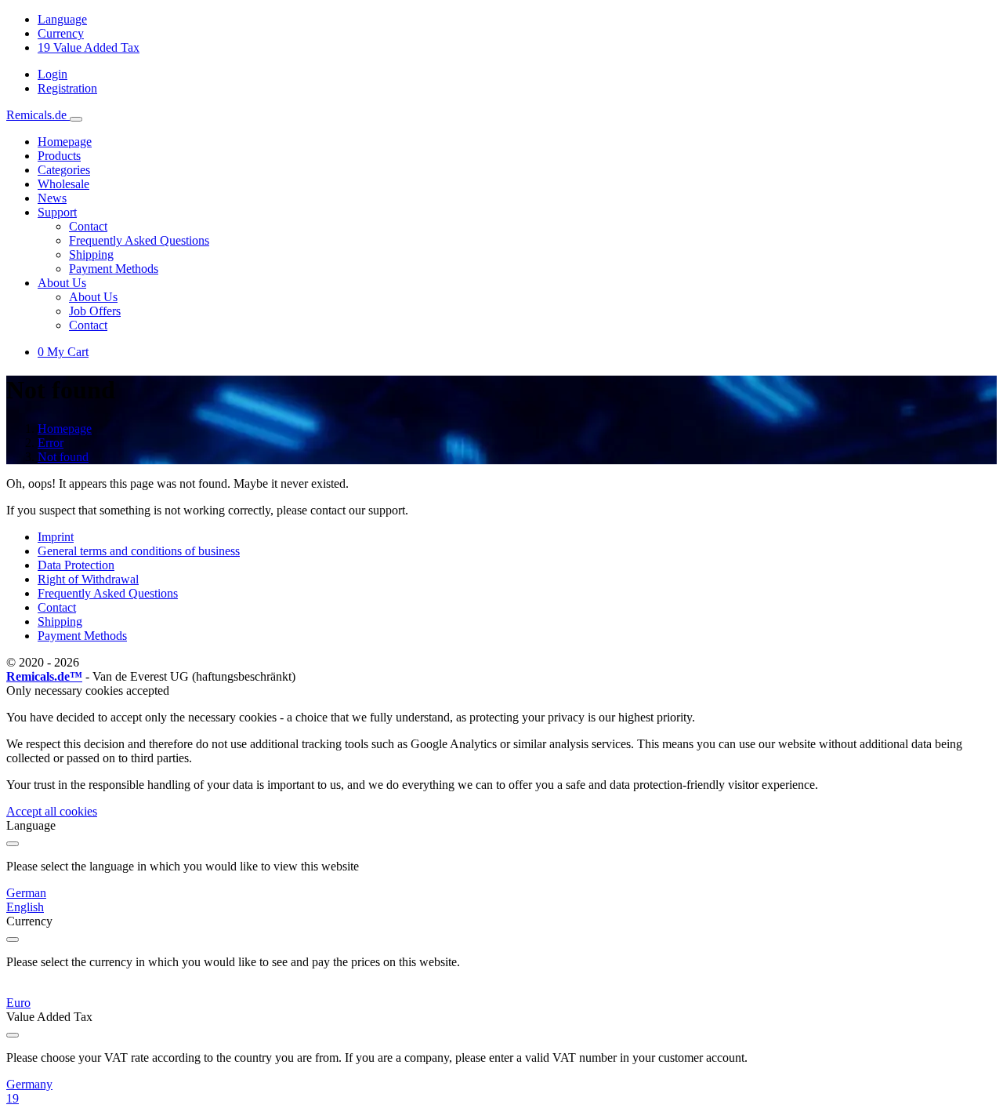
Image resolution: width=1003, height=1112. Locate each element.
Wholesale (63, 184)
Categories (64, 169)
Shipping (91, 254)
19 (12, 1098)
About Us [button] (62, 282)
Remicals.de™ (44, 676)
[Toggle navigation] (76, 119)
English (25, 907)
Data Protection (76, 565)
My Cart (63, 351)
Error (50, 442)
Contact (88, 226)
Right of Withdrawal (88, 579)
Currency (61, 33)
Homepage (65, 141)
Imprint (56, 536)
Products (59, 155)
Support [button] (57, 212)
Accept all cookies (51, 811)
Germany (29, 1084)
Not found (63, 456)
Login (52, 74)
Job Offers (95, 311)
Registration (67, 88)
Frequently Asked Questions (139, 240)
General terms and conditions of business (139, 551)
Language (62, 19)
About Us (93, 296)
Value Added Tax (88, 47)
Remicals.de (38, 115)
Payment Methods (113, 268)
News (52, 198)
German (26, 892)
